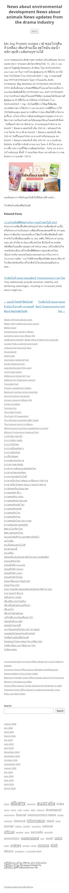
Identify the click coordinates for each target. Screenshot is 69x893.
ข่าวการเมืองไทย (12, 452)
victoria (43, 845)
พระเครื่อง (9, 552)
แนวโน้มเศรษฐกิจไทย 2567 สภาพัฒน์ (22, 629)
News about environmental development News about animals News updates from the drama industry (34, 14)
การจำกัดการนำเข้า (13, 436)
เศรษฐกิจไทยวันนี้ (12, 625)
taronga (26, 846)
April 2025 (9, 748)
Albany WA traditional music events (21, 323)
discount (40, 810)
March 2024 (10, 788)
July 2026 (8, 727)
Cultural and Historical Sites (17, 347)
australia (46, 803)
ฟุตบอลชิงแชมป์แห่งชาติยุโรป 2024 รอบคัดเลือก (26, 556)
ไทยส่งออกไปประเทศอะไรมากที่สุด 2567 (23, 641)
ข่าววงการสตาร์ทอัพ (13, 464)
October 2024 (10, 760)
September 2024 (12, 764)
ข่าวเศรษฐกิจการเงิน (13, 496)
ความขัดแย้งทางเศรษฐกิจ (16, 524)
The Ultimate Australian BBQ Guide (21, 420)
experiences (9, 815)
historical (19, 821)
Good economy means (42, 815)
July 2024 (8, 772)
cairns (6, 810)
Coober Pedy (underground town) (21, 343)
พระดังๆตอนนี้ (10, 548)
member (26, 826)
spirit (58, 838)
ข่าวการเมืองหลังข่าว (14, 448)
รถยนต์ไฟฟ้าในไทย (13, 577)
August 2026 (10, 723)
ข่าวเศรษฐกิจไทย (12, 516)
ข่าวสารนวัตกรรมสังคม (15, 472)
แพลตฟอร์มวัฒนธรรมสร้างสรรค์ (19, 633)
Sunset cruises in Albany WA (18, 400)
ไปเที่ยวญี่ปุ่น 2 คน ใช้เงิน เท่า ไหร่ (20, 645)
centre (13, 810)
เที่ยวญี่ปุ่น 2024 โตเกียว (15, 601)
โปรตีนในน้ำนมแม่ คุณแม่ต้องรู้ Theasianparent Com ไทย (34, 278)
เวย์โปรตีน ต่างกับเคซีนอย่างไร (18, 617)
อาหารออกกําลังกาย (13, 593)
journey (9, 826)
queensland (30, 838)
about (6, 804)
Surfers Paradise (12, 404)
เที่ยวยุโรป (9, 609)
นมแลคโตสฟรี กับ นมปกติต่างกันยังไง (21, 536)
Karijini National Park (14, 363)
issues (58, 821)
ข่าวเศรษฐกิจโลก (12, 512)
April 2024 (9, 784)
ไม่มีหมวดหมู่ (10, 649)
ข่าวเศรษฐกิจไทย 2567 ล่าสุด (17, 520)
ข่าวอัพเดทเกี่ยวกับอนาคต (16, 488)
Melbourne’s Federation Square (19, 379)
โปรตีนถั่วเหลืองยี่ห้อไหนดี (16, 637)
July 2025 (8, 739)
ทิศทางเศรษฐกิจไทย (13, 532)
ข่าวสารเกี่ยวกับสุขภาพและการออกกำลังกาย (25, 484)
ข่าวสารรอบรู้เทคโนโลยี (15, 476)
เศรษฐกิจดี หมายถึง (13, 621)
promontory (12, 838)
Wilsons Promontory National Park (21, 432)
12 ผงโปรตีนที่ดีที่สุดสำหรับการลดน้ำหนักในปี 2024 (30, 222)
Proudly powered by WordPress (18, 886)
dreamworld (53, 810)
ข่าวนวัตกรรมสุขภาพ (14, 460)
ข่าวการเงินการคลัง (13, 440)
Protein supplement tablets (17, 388)
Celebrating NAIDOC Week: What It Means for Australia (31, 339)
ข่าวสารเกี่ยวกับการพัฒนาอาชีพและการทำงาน (26, 480)
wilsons (8, 851)
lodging (18, 826)
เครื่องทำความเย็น (12, 597)
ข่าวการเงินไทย (11, 444)
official (9, 831)
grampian (8, 821)
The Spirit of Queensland (16, 416)
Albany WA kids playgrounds (18, 319)
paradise (19, 832)
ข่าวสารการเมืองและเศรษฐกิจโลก (20, 468)
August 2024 (10, 768)
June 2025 (9, 744)
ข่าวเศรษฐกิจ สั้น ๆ (12, 492)
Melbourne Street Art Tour (17, 375)
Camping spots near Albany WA (19, 335)
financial (21, 815)
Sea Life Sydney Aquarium (17, 396)
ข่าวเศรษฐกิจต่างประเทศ (15, 500)
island (50, 821)
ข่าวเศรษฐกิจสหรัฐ (13, 508)
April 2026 (9, 731)
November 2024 (12, 756)
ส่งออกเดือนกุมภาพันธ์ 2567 (17, 581)
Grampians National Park (16, 359)
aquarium (31, 804)
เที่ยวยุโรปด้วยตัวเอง (13, 613)
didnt (33, 810)
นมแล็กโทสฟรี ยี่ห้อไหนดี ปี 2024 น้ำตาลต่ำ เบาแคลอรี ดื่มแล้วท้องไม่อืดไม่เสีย (19, 306)
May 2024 (9, 780)
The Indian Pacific (12, 412)
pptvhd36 (48, 832)
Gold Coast (9, 355)
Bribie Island (10, 327)
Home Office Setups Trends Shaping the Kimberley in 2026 (33, 685)
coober (26, 810)
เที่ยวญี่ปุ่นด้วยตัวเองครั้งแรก (17, 605)
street (6, 846)
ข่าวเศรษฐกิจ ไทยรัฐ (34, 851)
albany (18, 802)
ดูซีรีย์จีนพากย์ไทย (13, 862)
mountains (36, 826)
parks (27, 832)
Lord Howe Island (13, 371)
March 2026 (10, 735)
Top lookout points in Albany (18, 424)
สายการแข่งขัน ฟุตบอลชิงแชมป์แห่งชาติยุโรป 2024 (28, 589)
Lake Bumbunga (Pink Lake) (18, 367)
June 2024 (9, 776)
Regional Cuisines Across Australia (21, 392)
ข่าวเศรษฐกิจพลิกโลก (14, 504)
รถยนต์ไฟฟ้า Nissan (13, 569)
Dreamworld (10, 351)
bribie (60, 804)
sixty (42, 838)
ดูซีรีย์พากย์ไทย (11, 865)
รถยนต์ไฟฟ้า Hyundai (14, 565)
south (49, 838)
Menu (34, 31)
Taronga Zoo (10, 408)
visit (54, 845)
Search (8, 705)
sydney (15, 845)
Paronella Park (11, 383)
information (36, 820)
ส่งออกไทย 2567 (12, 585)
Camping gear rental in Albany (19, 331)
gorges (60, 815)
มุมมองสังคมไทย (12, 560)
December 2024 (11, 752)
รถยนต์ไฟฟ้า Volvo (13, 573)
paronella (37, 832)
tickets (33, 846)
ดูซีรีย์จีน (8, 867)
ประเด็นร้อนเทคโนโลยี (14, 544)
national (47, 826)
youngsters (19, 851)
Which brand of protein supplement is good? (26, 428)
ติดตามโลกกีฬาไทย (13, 528)
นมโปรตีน (9, 540)
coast (19, 810)
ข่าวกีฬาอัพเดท (11, 456)
